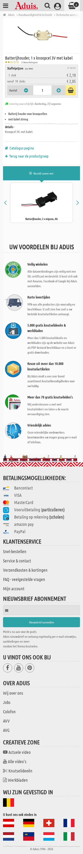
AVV (6, 720)
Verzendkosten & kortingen (25, 569)
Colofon (9, 711)
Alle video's (17, 761)
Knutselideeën (20, 770)
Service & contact (17, 560)
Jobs (6, 702)
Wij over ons (13, 692)
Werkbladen (18, 780)
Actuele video (19, 752)
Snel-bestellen (14, 551)
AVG (6, 730)
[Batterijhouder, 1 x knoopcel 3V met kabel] (42, 35)
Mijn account (13, 588)
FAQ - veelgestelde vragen (24, 579)
